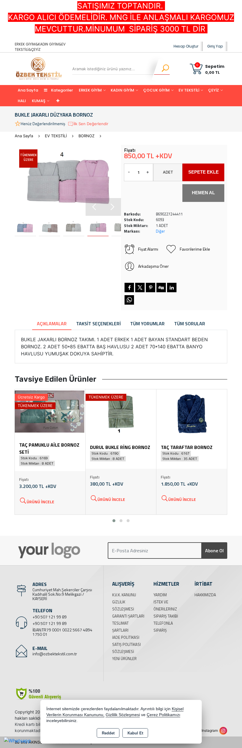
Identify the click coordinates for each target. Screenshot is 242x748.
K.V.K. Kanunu (124, 595)
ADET (168, 172)
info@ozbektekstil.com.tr (54, 654)
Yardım (160, 595)
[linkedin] (171, 287)
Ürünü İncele (40, 502)
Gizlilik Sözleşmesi (123, 715)
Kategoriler (61, 90)
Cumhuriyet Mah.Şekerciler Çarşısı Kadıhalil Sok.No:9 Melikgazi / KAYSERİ (62, 594)
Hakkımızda (205, 595)
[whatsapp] (129, 300)
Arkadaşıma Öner (153, 266)
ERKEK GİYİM (90, 90)
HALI (22, 101)
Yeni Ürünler (124, 659)
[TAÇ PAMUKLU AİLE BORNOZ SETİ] (50, 412)
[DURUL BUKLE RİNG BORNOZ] (121, 412)
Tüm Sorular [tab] (189, 323)
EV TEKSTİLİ (189, 90)
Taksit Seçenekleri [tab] (98, 323)
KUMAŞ (38, 101)
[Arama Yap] (161, 69)
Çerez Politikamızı (163, 715)
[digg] (161, 287)
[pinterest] (150, 287)
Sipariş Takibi (165, 616)
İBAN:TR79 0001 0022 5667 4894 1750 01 (62, 632)
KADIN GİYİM (122, 90)
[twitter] (140, 287)
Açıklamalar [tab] (52, 323)
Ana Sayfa (28, 90)
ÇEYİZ (213, 90)
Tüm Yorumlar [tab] (147, 323)
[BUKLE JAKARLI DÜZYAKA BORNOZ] (68, 180)
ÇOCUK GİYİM (156, 90)
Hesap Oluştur (186, 46)
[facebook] (129, 287)
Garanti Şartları (128, 616)
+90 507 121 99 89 (49, 617)
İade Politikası (125, 637)
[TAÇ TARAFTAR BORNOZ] (191, 412)
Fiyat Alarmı (148, 249)
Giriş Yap (215, 46)
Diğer (160, 231)
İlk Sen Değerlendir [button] (90, 123)
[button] (112, 207)
